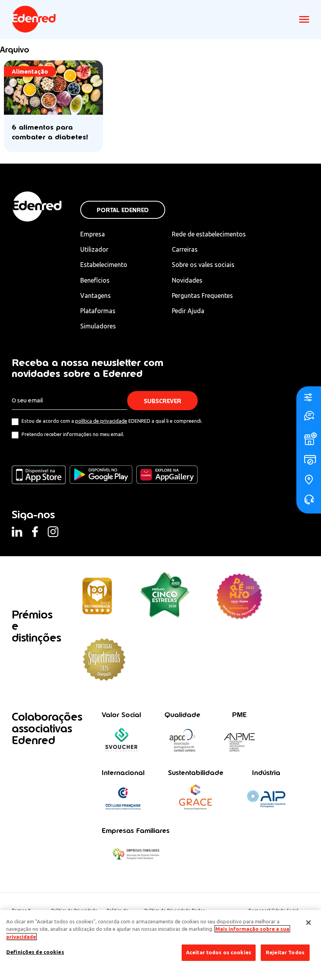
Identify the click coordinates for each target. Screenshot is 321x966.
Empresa (92, 234)
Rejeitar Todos (285, 952)
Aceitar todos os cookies (218, 952)
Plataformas (97, 310)
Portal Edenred (123, 210)
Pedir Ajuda (188, 310)
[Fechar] (308, 922)
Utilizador (94, 249)
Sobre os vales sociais (203, 264)
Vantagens (95, 295)
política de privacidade (101, 421)
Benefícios (95, 280)
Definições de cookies (35, 952)
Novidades (187, 280)
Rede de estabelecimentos (209, 234)
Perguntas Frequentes (202, 295)
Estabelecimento (103, 264)
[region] (160, 938)
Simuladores (98, 326)
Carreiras (185, 249)
